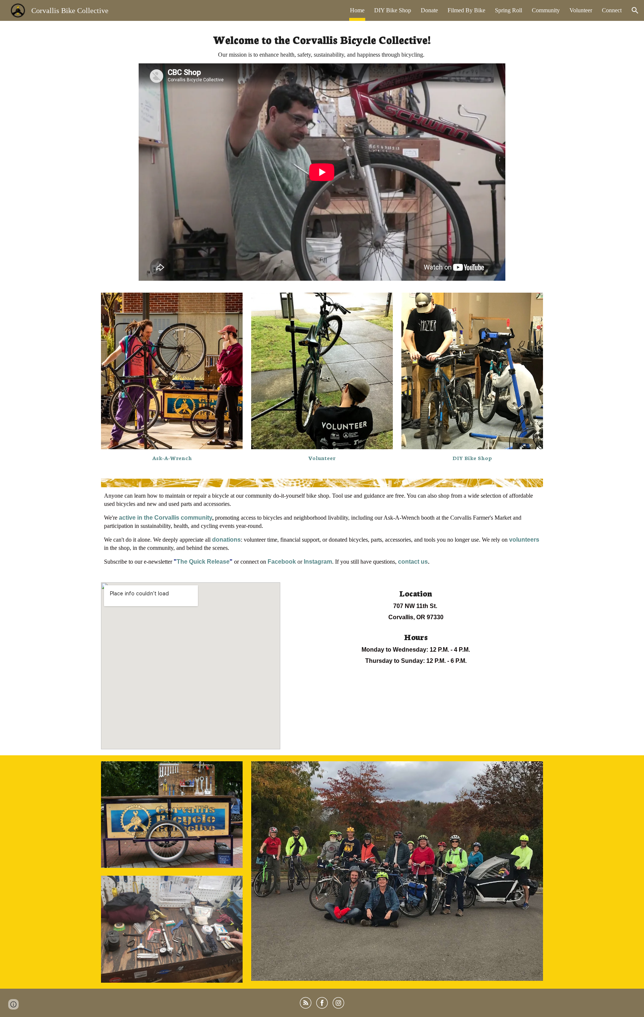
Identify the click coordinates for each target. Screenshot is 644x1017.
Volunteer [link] (580, 10)
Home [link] (357, 10)
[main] (322, 45)
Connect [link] (612, 10)
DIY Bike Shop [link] (392, 10)
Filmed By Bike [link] (466, 10)
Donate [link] (429, 10)
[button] (635, 10)
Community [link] (546, 10)
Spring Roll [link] (508, 10)
